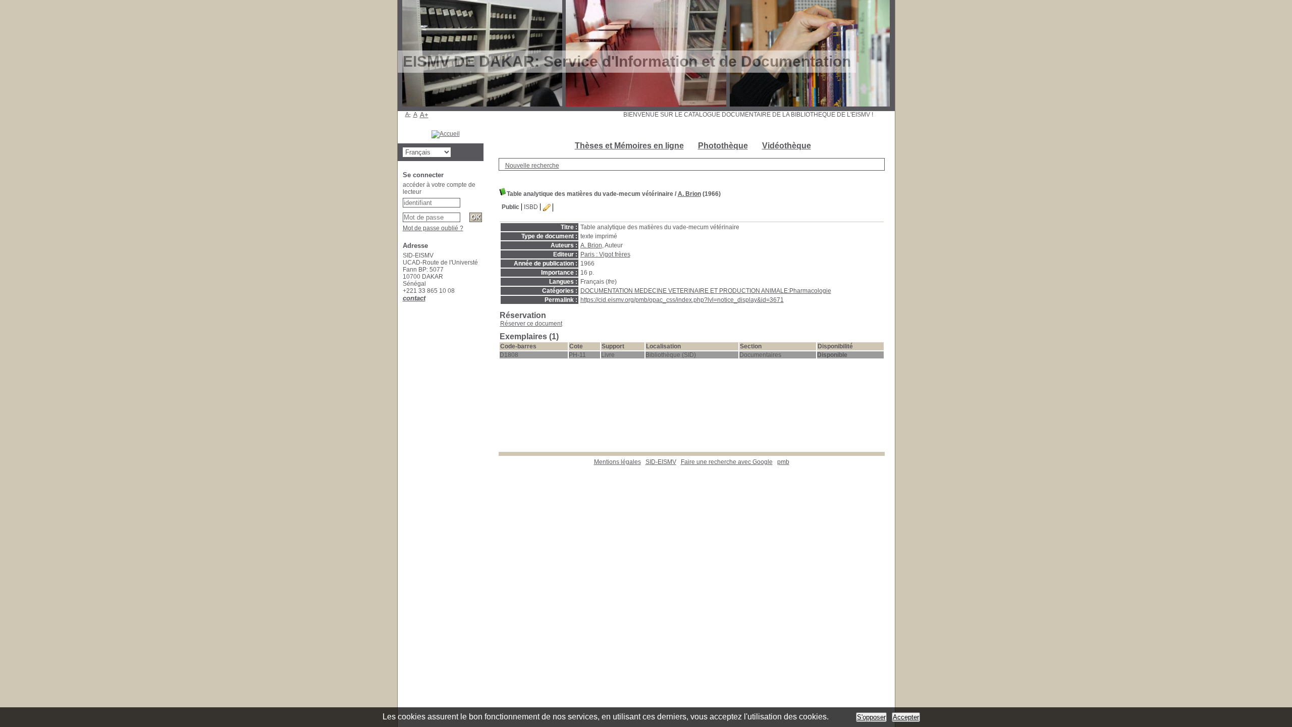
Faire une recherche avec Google (727, 461)
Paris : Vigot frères (605, 254)
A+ (424, 115)
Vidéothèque (786, 145)
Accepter (906, 717)
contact (414, 298)
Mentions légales (617, 461)
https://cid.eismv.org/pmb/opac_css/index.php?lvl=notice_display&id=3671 (682, 299)
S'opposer (871, 717)
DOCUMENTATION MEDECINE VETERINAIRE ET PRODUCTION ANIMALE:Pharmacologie (705, 290)
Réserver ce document (531, 323)
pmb (783, 461)
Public (510, 207)
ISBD (531, 207)
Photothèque (723, 145)
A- (408, 114)
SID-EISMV (660, 461)
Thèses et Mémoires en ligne (629, 145)
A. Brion (689, 193)
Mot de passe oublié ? (433, 228)
